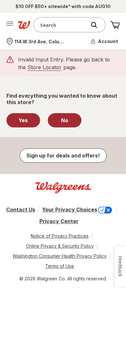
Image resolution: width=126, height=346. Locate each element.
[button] (104, 41)
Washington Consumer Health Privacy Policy (60, 256)
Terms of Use (59, 266)
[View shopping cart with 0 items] (115, 25)
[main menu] (10, 24)
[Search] (97, 25)
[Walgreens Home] (24, 24)
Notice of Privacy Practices (60, 236)
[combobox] (61, 24)
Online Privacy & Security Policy (60, 246)
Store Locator (44, 67)
